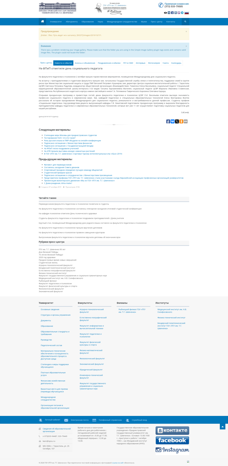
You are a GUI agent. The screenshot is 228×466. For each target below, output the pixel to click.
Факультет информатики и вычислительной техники (92, 327)
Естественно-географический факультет (57, 270)
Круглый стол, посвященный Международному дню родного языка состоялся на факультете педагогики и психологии (93, 223)
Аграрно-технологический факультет (56, 265)
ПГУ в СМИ (128, 63)
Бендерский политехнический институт (57, 268)
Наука (100, 21)
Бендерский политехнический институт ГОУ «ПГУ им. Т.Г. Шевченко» (171, 326)
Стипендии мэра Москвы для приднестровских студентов (70, 135)
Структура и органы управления (55, 315)
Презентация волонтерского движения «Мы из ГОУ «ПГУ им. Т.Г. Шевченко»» (79, 180)
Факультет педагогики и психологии (55, 283)
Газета (166, 63)
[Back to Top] (222, 426)
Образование (88, 21)
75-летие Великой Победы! (51, 254)
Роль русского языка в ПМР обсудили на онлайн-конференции (72, 140)
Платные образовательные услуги (53, 373)
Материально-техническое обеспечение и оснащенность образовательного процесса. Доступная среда (54, 355)
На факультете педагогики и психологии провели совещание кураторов (72, 232)
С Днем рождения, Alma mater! (58, 183)
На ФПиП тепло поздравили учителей (61, 148)
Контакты (170, 21)
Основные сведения (50, 309)
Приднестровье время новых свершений (57, 260)
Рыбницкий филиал (48, 281)
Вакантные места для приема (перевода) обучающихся (54, 390)
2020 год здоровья (47, 257)
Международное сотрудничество (122, 21)
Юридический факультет (91, 369)
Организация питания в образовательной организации (55, 406)
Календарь (176, 63)
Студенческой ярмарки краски (58, 172)
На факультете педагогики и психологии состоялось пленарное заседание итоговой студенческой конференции (90, 208)
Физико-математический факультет (91, 351)
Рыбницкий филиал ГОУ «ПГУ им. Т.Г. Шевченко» (132, 310)
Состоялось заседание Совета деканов (61, 167)
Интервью (140, 63)
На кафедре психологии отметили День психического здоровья (68, 213)
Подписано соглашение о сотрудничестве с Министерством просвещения (78, 175)
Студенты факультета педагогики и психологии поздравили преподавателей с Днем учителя (81, 218)
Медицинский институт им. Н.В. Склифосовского (61, 278)
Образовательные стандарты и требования (55, 332)
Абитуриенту (72, 21)
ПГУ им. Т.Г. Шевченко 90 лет (52, 249)
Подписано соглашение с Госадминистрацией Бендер (68, 146)
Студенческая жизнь (48, 262)
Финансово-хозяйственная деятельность (53, 382)
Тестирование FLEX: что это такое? (59, 138)
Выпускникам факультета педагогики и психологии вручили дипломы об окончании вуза (79, 237)
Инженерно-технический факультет (91, 376)
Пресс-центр (156, 21)
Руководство (46, 340)
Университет (56, 21)
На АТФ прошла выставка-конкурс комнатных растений (69, 151)
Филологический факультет (51, 289)
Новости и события (63, 63)
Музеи (144, 21)
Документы (46, 320)
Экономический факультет (51, 291)
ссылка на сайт (118, 463)
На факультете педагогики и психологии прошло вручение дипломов (70, 227)
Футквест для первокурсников (57, 164)
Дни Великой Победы (48, 252)
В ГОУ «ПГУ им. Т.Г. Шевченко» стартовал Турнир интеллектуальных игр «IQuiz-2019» (83, 153)
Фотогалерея (154, 63)
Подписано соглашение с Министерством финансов (68, 143)
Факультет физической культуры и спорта (58, 286)
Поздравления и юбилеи (109, 63)
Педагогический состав (51, 345)
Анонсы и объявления (85, 63)
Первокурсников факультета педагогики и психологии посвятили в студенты (74, 204)
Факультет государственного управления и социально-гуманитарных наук (73, 275)
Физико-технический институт (53, 273)
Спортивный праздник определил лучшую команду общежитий (73, 170)
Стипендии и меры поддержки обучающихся (55, 365)
